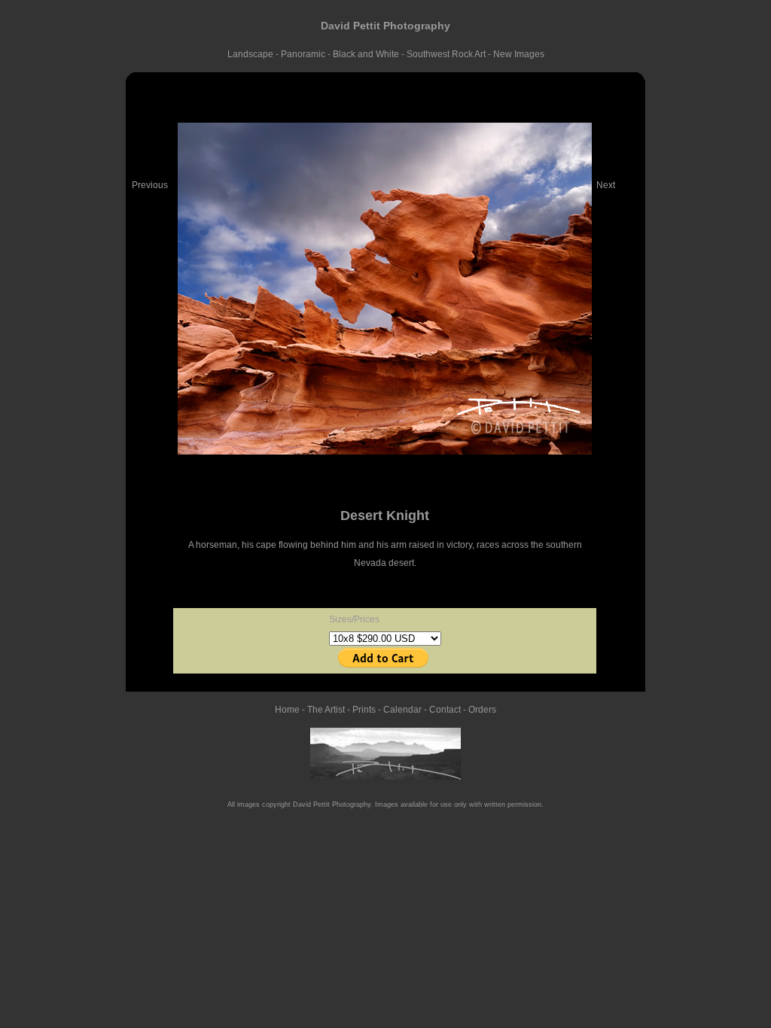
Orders (482, 709)
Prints (364, 709)
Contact (445, 709)
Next (605, 185)
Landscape (251, 54)
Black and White (366, 54)
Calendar (402, 709)
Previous (150, 185)
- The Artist (322, 709)
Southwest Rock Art (447, 54)
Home (287, 709)
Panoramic (304, 54)
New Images (518, 54)
